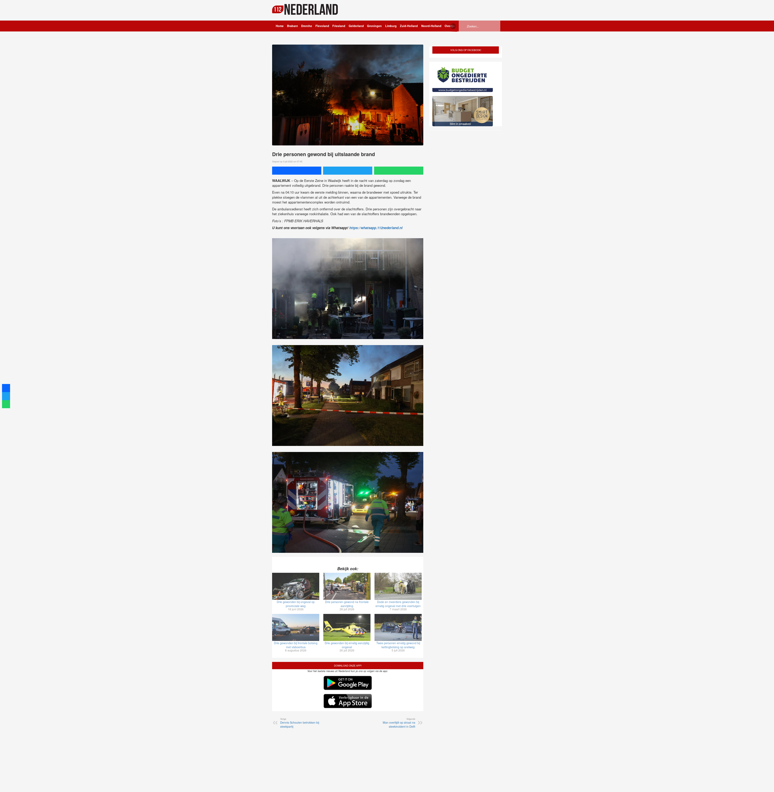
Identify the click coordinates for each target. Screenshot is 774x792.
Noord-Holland (431, 26)
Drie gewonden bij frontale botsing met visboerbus (295, 645)
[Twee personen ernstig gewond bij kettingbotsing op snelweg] (398, 627)
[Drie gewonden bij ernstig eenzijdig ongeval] (346, 627)
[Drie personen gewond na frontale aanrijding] (346, 586)
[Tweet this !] (347, 171)
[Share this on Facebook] (296, 171)
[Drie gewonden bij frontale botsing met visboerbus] (295, 627)
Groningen (374, 26)
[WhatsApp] (398, 171)
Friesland (338, 26)
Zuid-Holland (409, 26)
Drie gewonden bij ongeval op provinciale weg (296, 604)
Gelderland (356, 26)
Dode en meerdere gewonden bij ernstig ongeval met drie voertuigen (398, 604)
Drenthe (306, 26)
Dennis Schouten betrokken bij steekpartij (299, 722)
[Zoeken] (463, 25)
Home (280, 26)
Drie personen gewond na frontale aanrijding (347, 604)
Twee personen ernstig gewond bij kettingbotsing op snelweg (398, 645)
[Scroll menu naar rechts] (453, 26)
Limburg (391, 26)
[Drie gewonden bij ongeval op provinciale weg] (295, 586)
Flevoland (322, 26)
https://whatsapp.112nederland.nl (376, 227)
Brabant (292, 26)
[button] (763, 782)
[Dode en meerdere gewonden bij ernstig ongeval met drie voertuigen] (398, 586)
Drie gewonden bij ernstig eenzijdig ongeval (347, 645)
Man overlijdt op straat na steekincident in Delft (399, 722)
